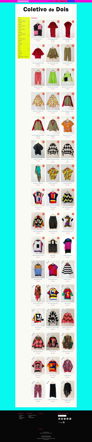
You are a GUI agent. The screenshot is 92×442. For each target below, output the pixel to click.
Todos (19, 17)
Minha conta (63, 1)
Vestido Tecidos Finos (68, 255)
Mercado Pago (31, 417)
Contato (20, 418)
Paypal (30, 416)
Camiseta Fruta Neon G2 (52, 183)
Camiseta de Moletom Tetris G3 (67, 231)
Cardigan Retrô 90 (67, 375)
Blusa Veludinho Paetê (38, 39)
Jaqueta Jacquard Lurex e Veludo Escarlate (38, 136)
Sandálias (20, 40)
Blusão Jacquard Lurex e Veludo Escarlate (68, 112)
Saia (19, 37)
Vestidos (19, 35)
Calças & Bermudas (21, 34)
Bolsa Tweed (52, 255)
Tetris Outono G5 (38, 375)
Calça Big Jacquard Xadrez (68, 63)
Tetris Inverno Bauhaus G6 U (53, 303)
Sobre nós (21, 415)
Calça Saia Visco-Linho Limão (53, 87)
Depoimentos (21, 417)
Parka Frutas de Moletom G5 (38, 111)
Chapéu (19, 55)
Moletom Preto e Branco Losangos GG (67, 160)
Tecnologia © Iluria (46, 439)
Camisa (19, 27)
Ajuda (20, 416)
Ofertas (19, 42)
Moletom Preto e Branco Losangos (52, 327)
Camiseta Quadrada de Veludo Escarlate (38, 63)
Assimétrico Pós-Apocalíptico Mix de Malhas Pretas (67, 400)
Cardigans (20, 32)
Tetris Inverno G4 (38, 207)
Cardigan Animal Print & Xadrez (67, 351)
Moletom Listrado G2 (67, 279)
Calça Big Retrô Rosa (38, 399)
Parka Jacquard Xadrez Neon (53, 63)
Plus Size (20, 19)
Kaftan (19, 45)
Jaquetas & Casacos (21, 25)
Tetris (19, 48)
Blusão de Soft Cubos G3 (38, 351)
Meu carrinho (71, 1)
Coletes (19, 30)
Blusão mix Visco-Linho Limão (67, 87)
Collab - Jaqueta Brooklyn (38, 231)
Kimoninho (20, 43)
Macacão (19, 24)
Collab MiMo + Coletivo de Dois (23, 57)
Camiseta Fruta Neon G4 (67, 183)
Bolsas (19, 50)
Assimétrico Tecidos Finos (38, 183)
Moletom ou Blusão (21, 21)
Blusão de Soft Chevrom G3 (68, 327)
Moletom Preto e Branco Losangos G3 (52, 160)
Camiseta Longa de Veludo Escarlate (53, 39)
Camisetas (20, 22)
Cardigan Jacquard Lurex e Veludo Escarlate (53, 136)
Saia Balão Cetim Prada (53, 231)
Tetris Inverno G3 (53, 207)
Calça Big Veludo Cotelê (38, 87)
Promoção (20, 51)
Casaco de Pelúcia (21, 29)
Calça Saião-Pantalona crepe (53, 399)
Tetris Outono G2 (53, 351)
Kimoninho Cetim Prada (38, 159)
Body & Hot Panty (21, 38)
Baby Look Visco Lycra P (67, 135)
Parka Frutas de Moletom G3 (53, 111)
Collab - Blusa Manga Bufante (67, 207)
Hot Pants (20, 53)
